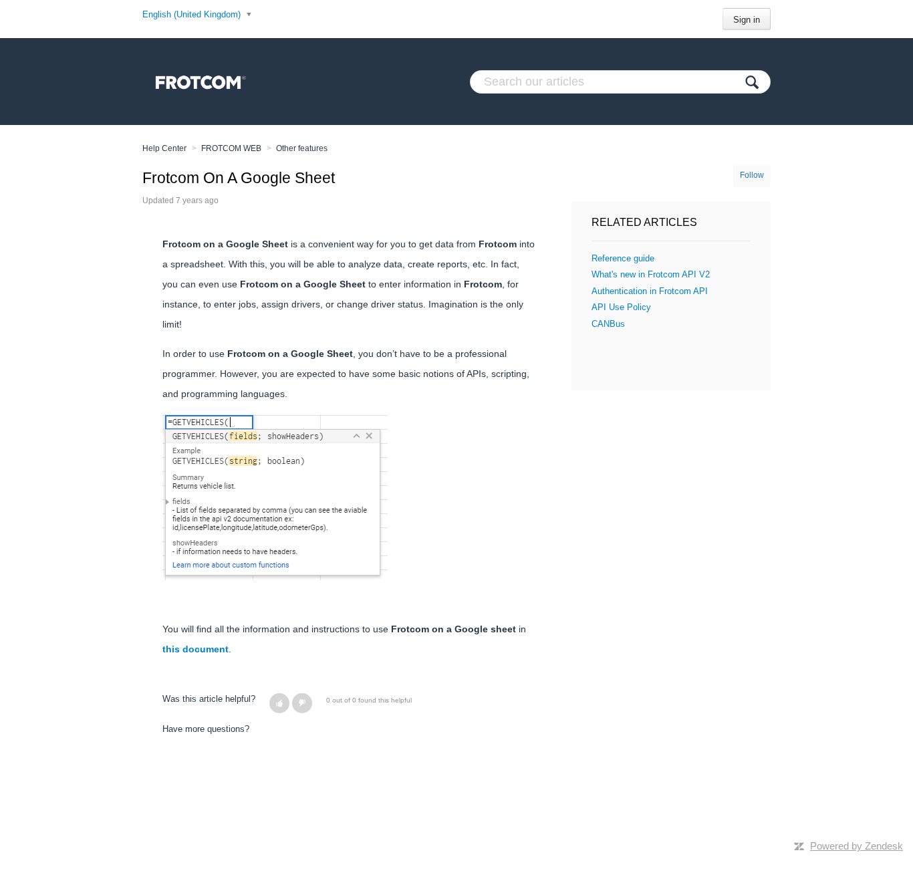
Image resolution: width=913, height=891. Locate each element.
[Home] (198, 81)
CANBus (608, 324)
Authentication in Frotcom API (650, 291)
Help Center (164, 148)
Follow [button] (752, 175)
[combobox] (620, 82)
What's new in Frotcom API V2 (651, 274)
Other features (302, 148)
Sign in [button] (746, 20)
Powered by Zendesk (856, 846)
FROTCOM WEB (231, 148)
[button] (279, 703)
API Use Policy (621, 307)
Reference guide (623, 258)
